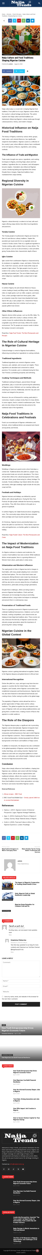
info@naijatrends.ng (17, 1164)
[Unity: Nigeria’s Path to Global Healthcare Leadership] (7, 897)
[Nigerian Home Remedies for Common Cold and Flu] (7, 908)
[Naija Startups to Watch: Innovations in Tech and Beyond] (7, 1231)
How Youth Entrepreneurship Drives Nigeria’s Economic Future (25, 1071)
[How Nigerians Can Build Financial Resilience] (21, 1048)
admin (11, 64)
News (3, 1025)
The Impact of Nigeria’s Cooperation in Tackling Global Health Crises (27, 883)
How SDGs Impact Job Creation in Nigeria (24, 1109)
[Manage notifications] (37, 1250)
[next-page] (6, 915)
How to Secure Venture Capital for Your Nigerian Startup (26, 1119)
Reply (10, 935)
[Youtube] (23, 1169)
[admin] (10, 865)
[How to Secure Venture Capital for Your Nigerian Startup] (7, 1120)
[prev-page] (3, 915)
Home (3, 14)
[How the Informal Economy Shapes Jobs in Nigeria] (7, 1092)
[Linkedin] (28, 21)
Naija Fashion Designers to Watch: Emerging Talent (10, 849)
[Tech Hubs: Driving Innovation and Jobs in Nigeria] (7, 1101)
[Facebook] (10, 21)
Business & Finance (7, 889)
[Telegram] (32, 21)
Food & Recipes (17, 14)
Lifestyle (9, 14)
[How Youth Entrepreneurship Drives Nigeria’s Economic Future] (21, 1022)
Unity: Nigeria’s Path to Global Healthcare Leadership (25, 894)
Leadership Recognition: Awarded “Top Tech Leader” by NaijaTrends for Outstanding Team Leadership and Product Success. (26, 1219)
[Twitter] (15, 21)
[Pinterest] (19, 21)
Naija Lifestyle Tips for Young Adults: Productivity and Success (31, 850)
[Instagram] (9, 1169)
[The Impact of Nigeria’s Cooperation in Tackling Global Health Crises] (7, 886)
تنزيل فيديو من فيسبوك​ (16, 926)
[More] (27, 71)
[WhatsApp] (23, 21)
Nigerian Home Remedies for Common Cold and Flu (24, 905)
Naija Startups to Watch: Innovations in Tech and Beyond (26, 1229)
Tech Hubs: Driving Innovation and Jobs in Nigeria (26, 1100)
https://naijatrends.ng (23, 863)
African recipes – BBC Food (13, 794)
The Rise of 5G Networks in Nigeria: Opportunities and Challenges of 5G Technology (25, 1239)
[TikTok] (13, 1169)
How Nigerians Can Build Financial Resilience (24, 1081)
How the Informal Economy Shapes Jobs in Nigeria (26, 1090)
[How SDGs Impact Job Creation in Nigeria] (7, 1111)
